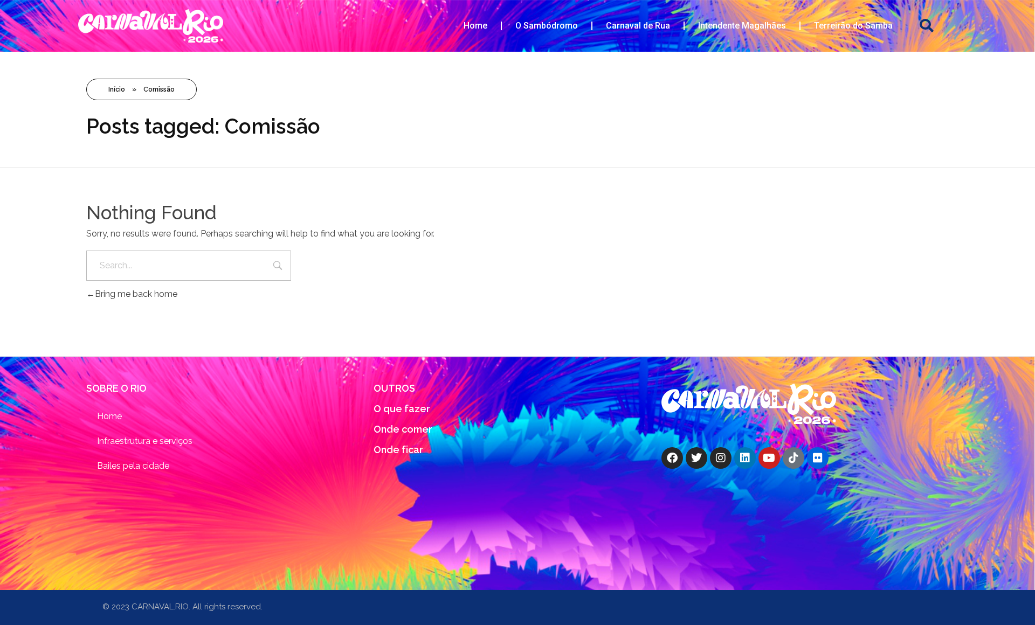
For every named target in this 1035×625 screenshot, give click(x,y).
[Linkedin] (745, 458)
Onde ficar (398, 449)
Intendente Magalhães (742, 25)
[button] (927, 26)
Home (475, 25)
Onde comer (403, 429)
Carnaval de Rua (638, 25)
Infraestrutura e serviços (144, 441)
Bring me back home (136, 294)
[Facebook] (672, 458)
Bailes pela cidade (133, 466)
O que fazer (402, 408)
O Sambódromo (546, 25)
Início (116, 89)
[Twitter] (696, 458)
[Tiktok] (793, 458)
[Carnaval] (748, 404)
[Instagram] (721, 458)
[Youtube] (769, 458)
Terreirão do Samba (853, 25)
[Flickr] (818, 458)
